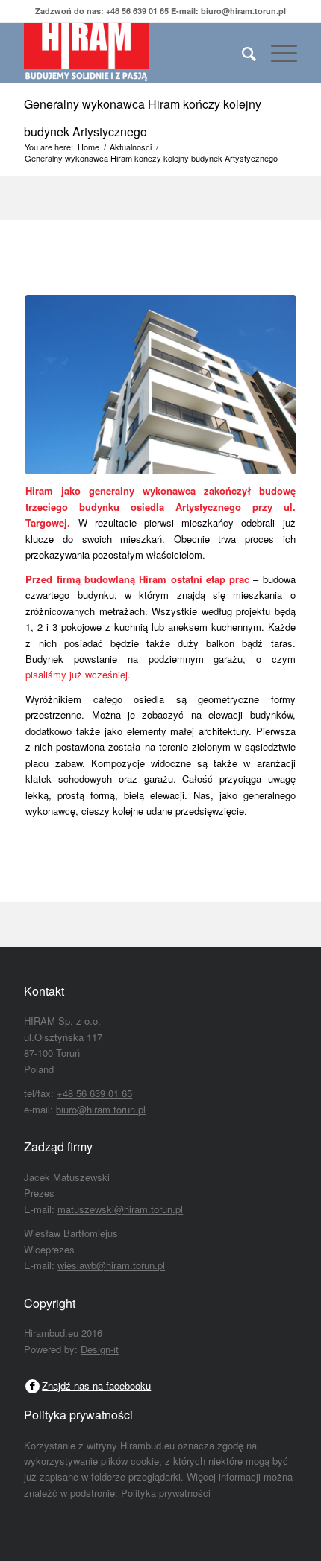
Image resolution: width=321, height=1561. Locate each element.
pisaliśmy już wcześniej (76, 674)
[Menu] (276, 53)
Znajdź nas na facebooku (96, 1386)
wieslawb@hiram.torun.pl (111, 1265)
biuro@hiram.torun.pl (243, 10)
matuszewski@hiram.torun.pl (120, 1209)
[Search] (241, 53)
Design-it (100, 1349)
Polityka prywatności (166, 1493)
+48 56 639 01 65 (137, 10)
